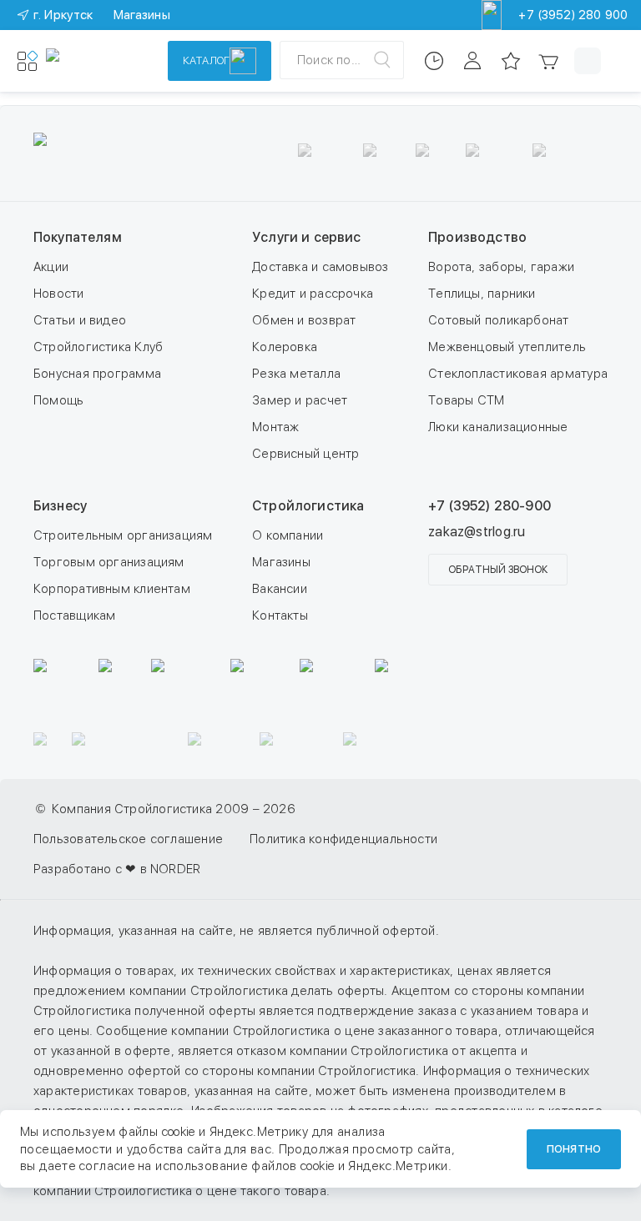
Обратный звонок (498, 569)
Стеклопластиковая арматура (518, 373)
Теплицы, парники (482, 293)
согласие (106, 1165)
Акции (50, 266)
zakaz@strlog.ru (476, 532)
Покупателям (77, 237)
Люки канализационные (498, 427)
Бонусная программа (97, 373)
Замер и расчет (299, 400)
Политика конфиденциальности (343, 839)
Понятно (574, 1149)
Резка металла (296, 373)
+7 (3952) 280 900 (573, 15)
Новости (58, 293)
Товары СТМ (466, 400)
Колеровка (284, 346)
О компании (287, 535)
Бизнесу (60, 506)
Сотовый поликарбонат (498, 320)
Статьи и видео (79, 320)
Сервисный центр (305, 453)
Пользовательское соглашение (128, 839)
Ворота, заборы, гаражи (501, 266)
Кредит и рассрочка (312, 293)
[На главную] (96, 60)
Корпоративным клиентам (111, 588)
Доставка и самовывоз (320, 266)
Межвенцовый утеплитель (507, 346)
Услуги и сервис (306, 237)
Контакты (280, 615)
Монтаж (275, 427)
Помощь (58, 400)
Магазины (281, 562)
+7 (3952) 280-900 (489, 506)
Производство (477, 237)
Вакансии (279, 588)
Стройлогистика (308, 506)
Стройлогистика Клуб (98, 346)
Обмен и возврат (304, 320)
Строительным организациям (123, 535)
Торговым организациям (108, 562)
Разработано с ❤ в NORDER (116, 869)
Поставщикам (74, 615)
